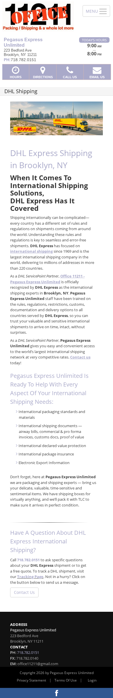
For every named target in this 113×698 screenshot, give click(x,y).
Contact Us (24, 592)
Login (92, 680)
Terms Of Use (65, 680)
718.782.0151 (28, 559)
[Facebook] (56, 693)
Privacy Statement (31, 680)
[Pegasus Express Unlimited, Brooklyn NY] (38, 16)
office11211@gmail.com (37, 663)
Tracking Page (30, 576)
